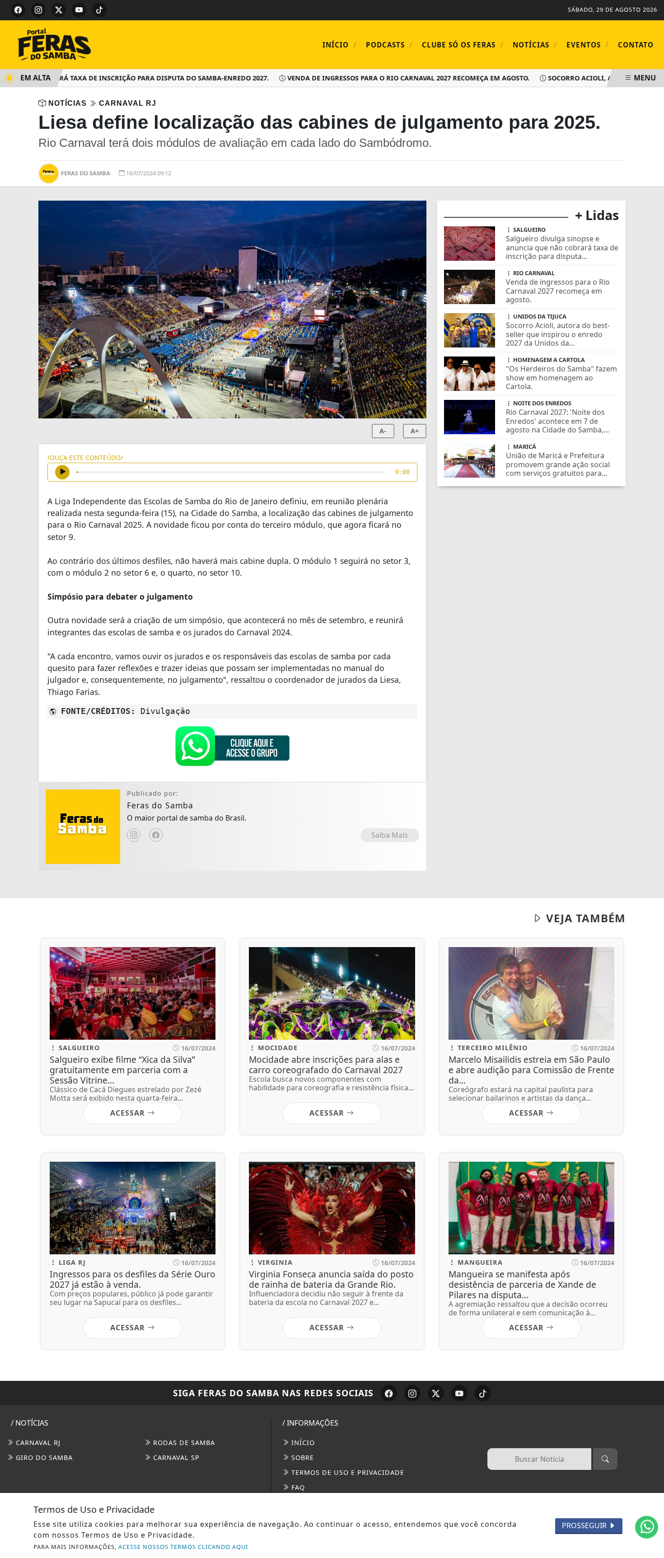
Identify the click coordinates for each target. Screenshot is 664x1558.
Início (340, 44)
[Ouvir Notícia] (62, 472)
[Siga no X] (58, 10)
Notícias (535, 44)
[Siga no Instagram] (38, 10)
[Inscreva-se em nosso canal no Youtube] (459, 1393)
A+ (415, 431)
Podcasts (389, 44)
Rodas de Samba (183, 1442)
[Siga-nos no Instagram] (412, 1393)
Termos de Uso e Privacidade (346, 1472)
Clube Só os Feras (463, 44)
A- (382, 431)
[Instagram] (133, 835)
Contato (636, 44)
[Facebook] (156, 835)
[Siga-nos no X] (436, 1393)
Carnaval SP (175, 1457)
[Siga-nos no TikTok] (483, 1393)
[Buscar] (605, 1459)
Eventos (587, 44)
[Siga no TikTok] (99, 10)
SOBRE (301, 1457)
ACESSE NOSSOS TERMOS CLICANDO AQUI (183, 1547)
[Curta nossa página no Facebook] (389, 1393)
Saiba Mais (389, 835)
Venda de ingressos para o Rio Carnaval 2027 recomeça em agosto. (386, 78)
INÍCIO (302, 1442)
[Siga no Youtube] (79, 10)
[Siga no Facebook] (18, 10)
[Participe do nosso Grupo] (232, 748)
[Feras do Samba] (84, 44)
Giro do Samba (43, 1457)
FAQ (297, 1487)
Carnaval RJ (37, 1442)
